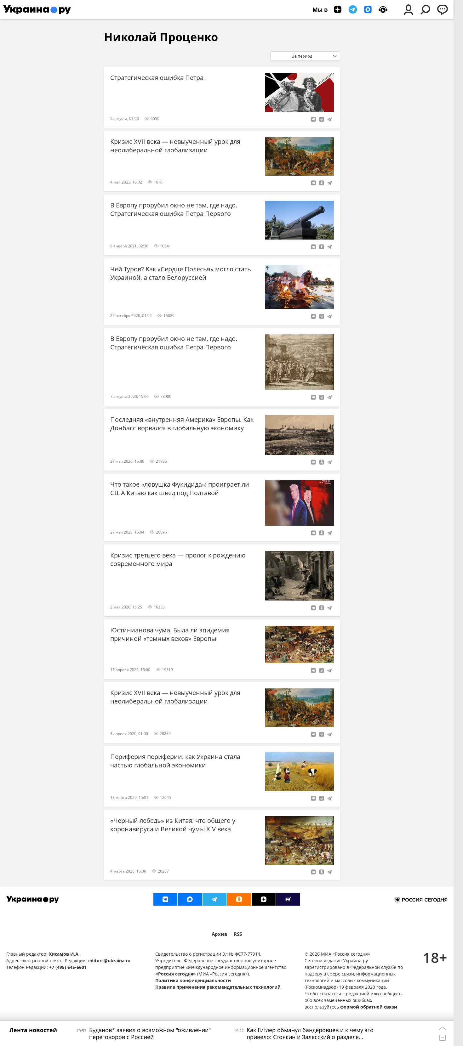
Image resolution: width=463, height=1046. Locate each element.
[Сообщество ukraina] (190, 899)
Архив (219, 934)
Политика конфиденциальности (193, 980)
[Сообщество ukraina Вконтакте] (165, 899)
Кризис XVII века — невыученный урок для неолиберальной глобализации (175, 145)
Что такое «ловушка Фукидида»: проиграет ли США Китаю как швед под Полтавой (179, 488)
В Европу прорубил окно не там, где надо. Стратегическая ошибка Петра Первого (173, 209)
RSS (238, 934)
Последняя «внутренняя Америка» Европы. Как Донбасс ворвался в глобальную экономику (182, 423)
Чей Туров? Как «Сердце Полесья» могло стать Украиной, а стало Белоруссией (180, 273)
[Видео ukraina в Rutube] (288, 899)
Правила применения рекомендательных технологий (218, 987)
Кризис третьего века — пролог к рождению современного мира (178, 559)
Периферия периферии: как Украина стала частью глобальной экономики (175, 760)
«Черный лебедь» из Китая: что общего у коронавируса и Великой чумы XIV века (172, 824)
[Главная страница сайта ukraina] (37, 9)
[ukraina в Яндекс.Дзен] (264, 899)
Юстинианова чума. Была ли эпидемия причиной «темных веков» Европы (170, 634)
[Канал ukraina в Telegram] (214, 899)
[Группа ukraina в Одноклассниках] (239, 899)
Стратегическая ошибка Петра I (158, 77)
